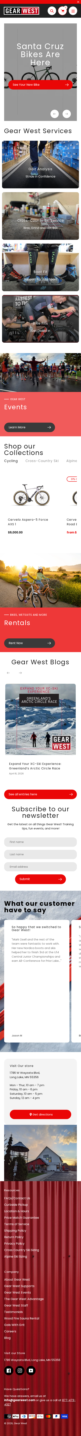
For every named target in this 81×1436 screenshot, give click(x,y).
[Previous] (8, 673)
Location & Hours (16, 1211)
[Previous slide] (54, 114)
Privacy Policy (14, 1243)
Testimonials (13, 1312)
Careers (10, 1331)
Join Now (41, 1425)
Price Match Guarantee (21, 1217)
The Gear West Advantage (24, 1299)
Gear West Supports (19, 1286)
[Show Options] (76, 1409)
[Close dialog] (77, 1377)
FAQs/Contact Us (17, 1198)
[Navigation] (73, 10)
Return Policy (14, 1237)
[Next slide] (67, 114)
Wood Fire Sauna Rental (21, 1318)
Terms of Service (16, 1224)
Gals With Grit (14, 1325)
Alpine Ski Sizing (15, 1256)
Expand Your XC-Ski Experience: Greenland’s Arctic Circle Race (35, 766)
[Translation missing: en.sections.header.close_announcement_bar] (78, 2)
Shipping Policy (15, 1230)
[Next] (20, 673)
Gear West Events (17, 1292)
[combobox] (40, 1409)
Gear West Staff (16, 1305)
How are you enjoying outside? (19, 1404)
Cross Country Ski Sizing (21, 1250)
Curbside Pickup (16, 1205)
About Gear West (17, 1279)
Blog (7, 1338)
